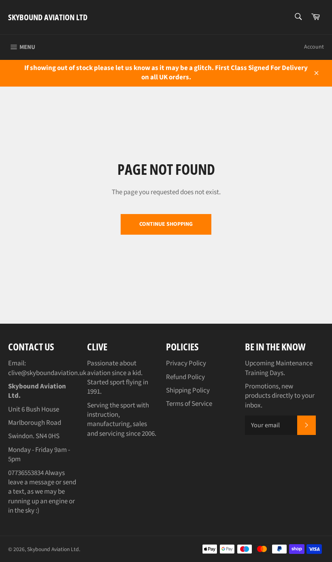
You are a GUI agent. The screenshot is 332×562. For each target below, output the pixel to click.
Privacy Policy (186, 363)
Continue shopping (166, 224)
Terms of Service (189, 404)
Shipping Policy (188, 390)
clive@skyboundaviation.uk (47, 373)
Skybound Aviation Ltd (47, 17)
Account (314, 47)
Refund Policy (185, 377)
